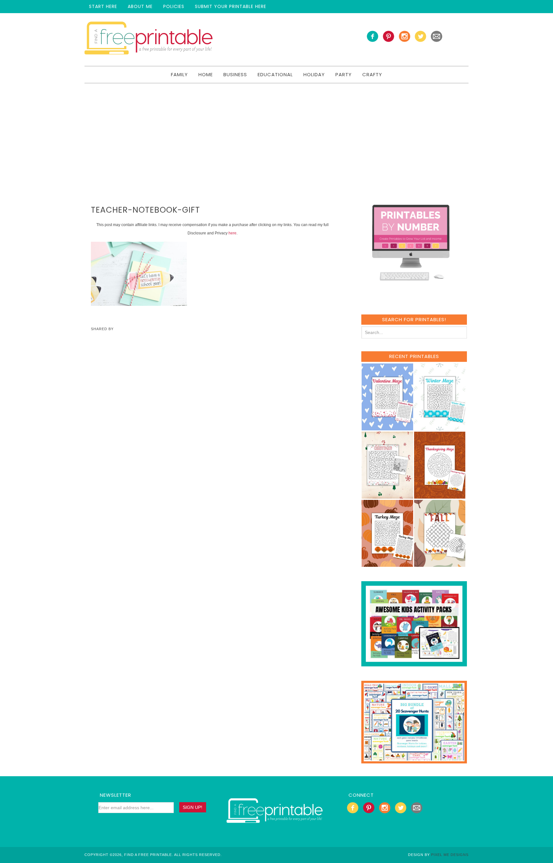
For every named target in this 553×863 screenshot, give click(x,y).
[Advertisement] (276, 131)
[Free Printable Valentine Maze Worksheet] (387, 427)
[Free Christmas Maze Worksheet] (387, 495)
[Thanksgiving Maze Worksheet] (440, 495)
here (232, 233)
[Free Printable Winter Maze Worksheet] (440, 427)
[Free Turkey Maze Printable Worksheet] (387, 563)
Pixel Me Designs (450, 855)
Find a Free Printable (148, 39)
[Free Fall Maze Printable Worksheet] (440, 563)
